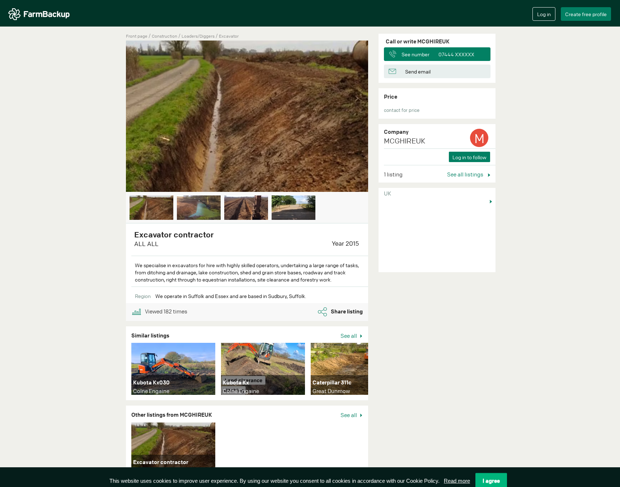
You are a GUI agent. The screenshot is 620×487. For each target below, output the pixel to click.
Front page (136, 36)
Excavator (229, 36)
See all (349, 335)
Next (379, 117)
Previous (115, 117)
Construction (165, 36)
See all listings (465, 174)
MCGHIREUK (404, 140)
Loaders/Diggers (199, 36)
